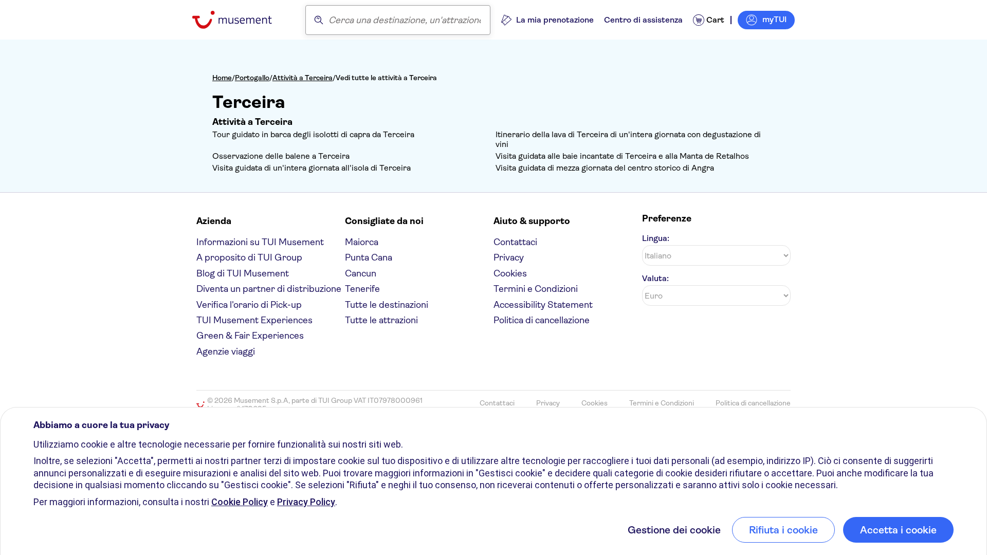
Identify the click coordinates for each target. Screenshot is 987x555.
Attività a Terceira (302, 77)
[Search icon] (318, 20)
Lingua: (655, 238)
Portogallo (252, 77)
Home (222, 77)
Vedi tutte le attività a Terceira (386, 77)
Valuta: (655, 278)
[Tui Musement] (239, 20)
